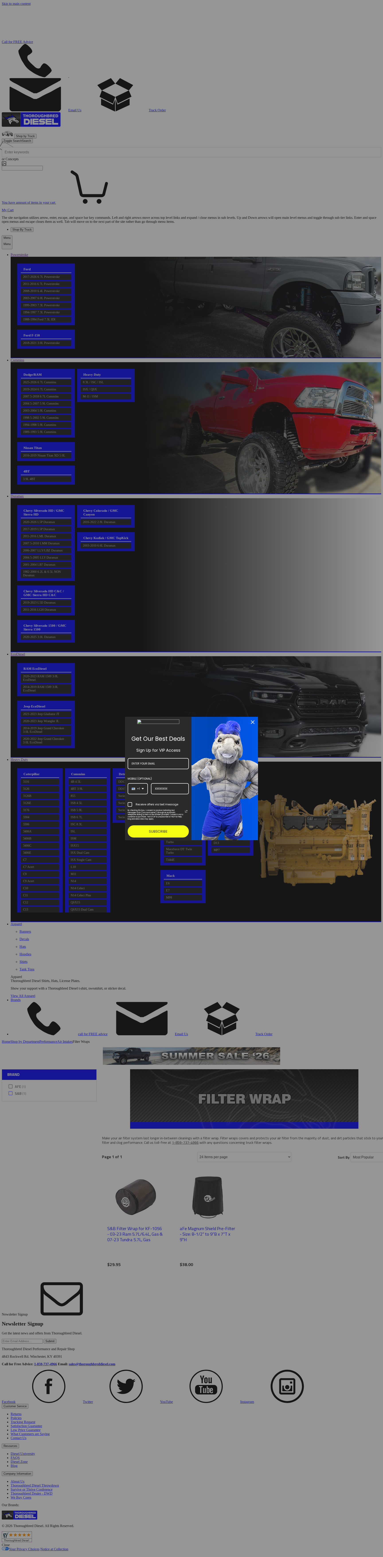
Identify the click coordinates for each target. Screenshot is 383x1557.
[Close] (252, 722)
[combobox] (138, 788)
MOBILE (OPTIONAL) (140, 778)
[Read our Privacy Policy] (186, 811)
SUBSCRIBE (158, 831)
